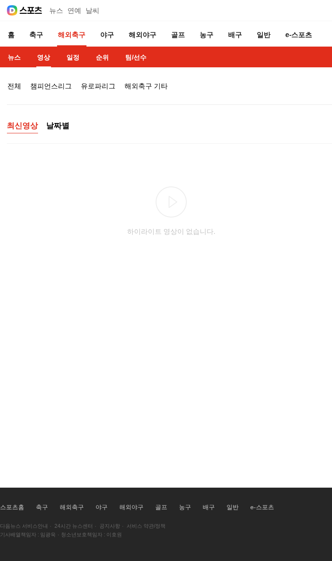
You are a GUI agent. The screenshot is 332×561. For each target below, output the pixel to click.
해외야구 (131, 507)
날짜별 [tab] (58, 125)
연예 (74, 10)
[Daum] (12, 10)
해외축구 (72, 507)
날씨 (92, 10)
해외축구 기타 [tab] (146, 86)
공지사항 (109, 526)
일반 (233, 507)
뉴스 (56, 10)
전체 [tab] (14, 86)
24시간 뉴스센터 (73, 526)
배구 (209, 507)
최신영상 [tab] (22, 125)
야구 (102, 507)
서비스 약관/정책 (146, 526)
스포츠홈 (12, 507)
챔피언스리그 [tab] (51, 86)
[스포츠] (30, 10)
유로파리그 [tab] (98, 86)
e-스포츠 (262, 507)
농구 (185, 507)
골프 (161, 507)
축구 (42, 507)
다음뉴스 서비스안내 (24, 526)
